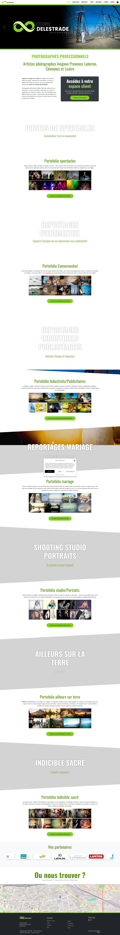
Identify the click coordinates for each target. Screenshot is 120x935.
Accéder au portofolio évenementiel (60, 301)
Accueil (68, 2)
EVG (48, 927)
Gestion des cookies (35, 932)
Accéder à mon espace (79, 97)
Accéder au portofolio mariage (60, 518)
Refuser (60, 471)
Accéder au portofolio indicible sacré (60, 834)
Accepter (50, 471)
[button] (74, 460)
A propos (106, 2)
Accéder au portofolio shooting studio (60, 625)
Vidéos (92, 2)
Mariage (69, 921)
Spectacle (49, 925)
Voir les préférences (70, 471)
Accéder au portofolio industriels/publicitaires (60, 418)
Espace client (75, 2)
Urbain (48, 922)
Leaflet (107, 911)
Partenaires (99, 2)
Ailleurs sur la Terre (51, 920)
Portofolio (84, 2)
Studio (69, 927)
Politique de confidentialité (60, 474)
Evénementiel (70, 925)
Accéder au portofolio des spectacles (60, 196)
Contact (112, 2)
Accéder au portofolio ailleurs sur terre (60, 734)
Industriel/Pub (70, 923)
